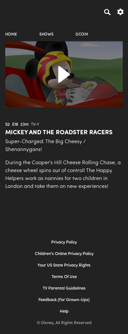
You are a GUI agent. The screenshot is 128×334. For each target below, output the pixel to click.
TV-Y (35, 124)
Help (64, 311)
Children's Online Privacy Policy (64, 254)
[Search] (107, 12)
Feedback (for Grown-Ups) (64, 300)
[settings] (120, 11)
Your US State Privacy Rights (64, 265)
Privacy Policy (64, 242)
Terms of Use (64, 277)
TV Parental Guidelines (64, 288)
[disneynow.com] (17, 11)
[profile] (117, 29)
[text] (7, 124)
